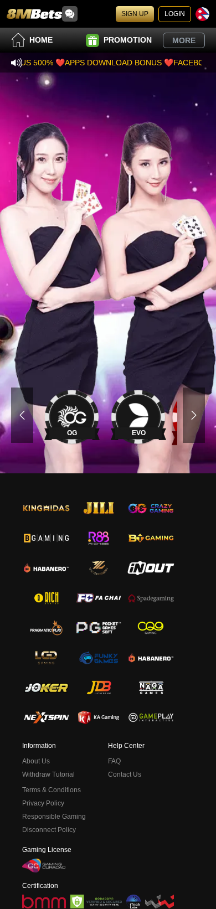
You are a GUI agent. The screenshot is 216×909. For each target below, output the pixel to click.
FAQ (114, 761)
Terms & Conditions (51, 790)
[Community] (70, 14)
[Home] (34, 14)
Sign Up (134, 14)
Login (174, 14)
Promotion (128, 39)
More (184, 40)
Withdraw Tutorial (48, 774)
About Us (36, 761)
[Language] (202, 14)
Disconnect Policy (49, 830)
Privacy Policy (43, 803)
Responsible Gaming (54, 816)
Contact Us (124, 774)
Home (41, 39)
